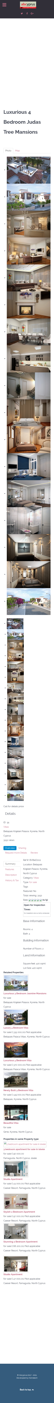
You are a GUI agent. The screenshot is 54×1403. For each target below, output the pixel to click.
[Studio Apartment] (15, 1168)
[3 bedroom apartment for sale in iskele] (24, 1144)
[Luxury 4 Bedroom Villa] (15, 1017)
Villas (6, 827)
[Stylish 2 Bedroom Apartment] (15, 1201)
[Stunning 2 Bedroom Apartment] (15, 1231)
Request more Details (16, 852)
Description (11, 875)
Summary (10, 864)
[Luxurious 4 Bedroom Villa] (15, 1049)
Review (34, 852)
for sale (33, 882)
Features (9, 869)
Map (17, 150)
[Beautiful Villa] (15, 1112)
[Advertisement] (27, 55)
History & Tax (12, 880)
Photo (8, 150)
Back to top (25, 1389)
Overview (10, 848)
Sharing (22, 848)
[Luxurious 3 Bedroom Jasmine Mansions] (15, 983)
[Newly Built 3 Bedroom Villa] (15, 1079)
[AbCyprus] (27, 5)
